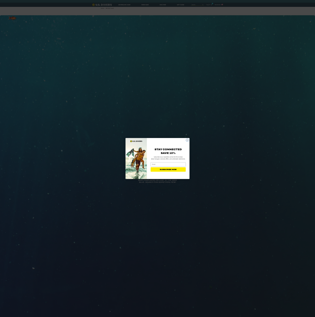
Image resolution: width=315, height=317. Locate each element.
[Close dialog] (187, 140)
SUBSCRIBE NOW (168, 169)
